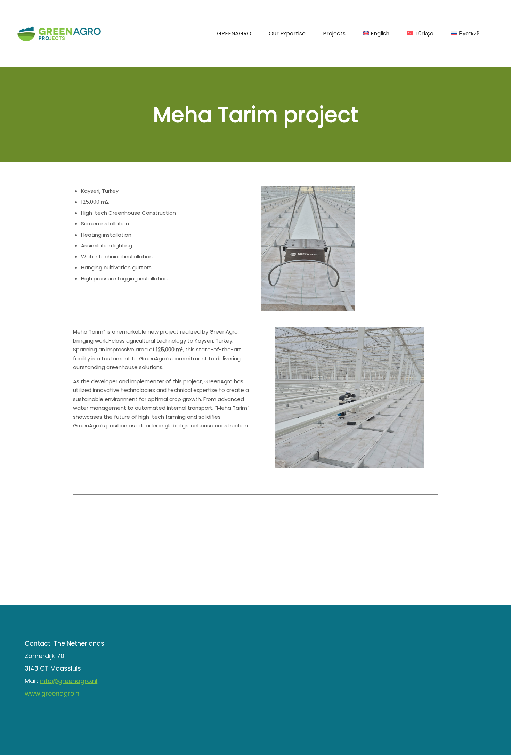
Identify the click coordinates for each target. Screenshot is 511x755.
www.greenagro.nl (53, 693)
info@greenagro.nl (68, 680)
